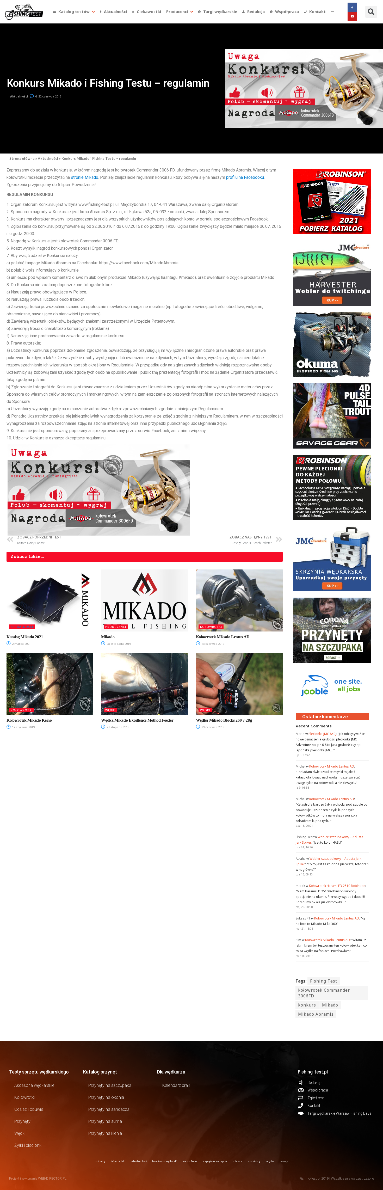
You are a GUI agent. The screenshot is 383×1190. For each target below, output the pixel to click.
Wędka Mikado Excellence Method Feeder (137, 720)
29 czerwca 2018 (212, 727)
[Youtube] (352, 16)
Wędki (110, 710)
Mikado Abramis (316, 1014)
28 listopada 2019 (118, 644)
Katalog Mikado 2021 (25, 637)
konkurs (307, 1005)
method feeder (189, 1161)
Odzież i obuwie (28, 1109)
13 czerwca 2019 (212, 644)
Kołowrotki (211, 627)
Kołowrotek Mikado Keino (29, 720)
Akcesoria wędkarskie (34, 1085)
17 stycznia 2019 (23, 727)
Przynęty (22, 1121)
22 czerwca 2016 (49, 96)
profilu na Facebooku (245, 177)
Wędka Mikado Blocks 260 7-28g (224, 720)
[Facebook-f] (352, 7)
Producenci (115, 627)
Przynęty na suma (105, 1121)
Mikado (107, 637)
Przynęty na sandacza (108, 1109)
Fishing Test (323, 981)
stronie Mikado (84, 177)
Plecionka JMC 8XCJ (322, 734)
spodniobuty (254, 1161)
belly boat (270, 1161)
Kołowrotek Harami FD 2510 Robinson (337, 886)
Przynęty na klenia (105, 1133)
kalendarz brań (139, 1161)
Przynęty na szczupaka (109, 1085)
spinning (100, 1161)
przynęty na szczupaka (214, 1161)
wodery (284, 1161)
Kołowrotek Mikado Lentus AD (223, 637)
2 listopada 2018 (117, 727)
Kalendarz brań (176, 1085)
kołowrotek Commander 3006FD (324, 993)
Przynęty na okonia (106, 1097)
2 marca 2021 (21, 644)
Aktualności (19, 96)
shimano (237, 1161)
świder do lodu (118, 1161)
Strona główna (21, 158)
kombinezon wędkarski (164, 1161)
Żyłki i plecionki (28, 1145)
